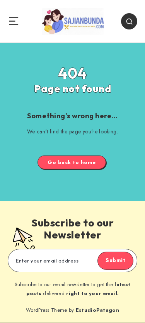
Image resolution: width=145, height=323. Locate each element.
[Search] (129, 21)
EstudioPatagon (97, 310)
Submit (115, 260)
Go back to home (72, 162)
